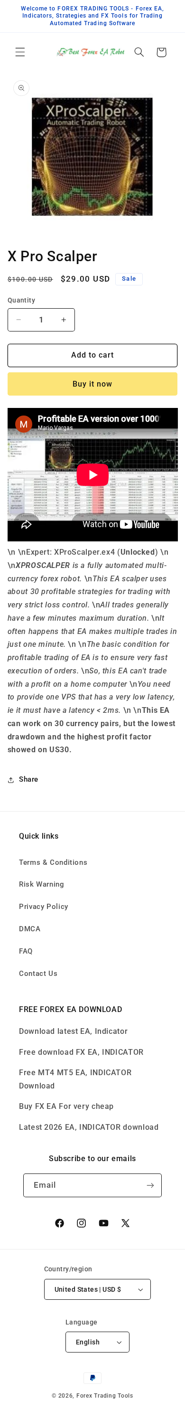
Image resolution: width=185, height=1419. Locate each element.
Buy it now (93, 383)
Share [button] (28, 779)
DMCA (30, 929)
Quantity (21, 300)
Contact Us (38, 973)
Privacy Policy (43, 906)
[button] (20, 52)
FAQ (26, 951)
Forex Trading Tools (104, 1395)
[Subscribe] (150, 1185)
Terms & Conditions (53, 862)
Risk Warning (42, 884)
